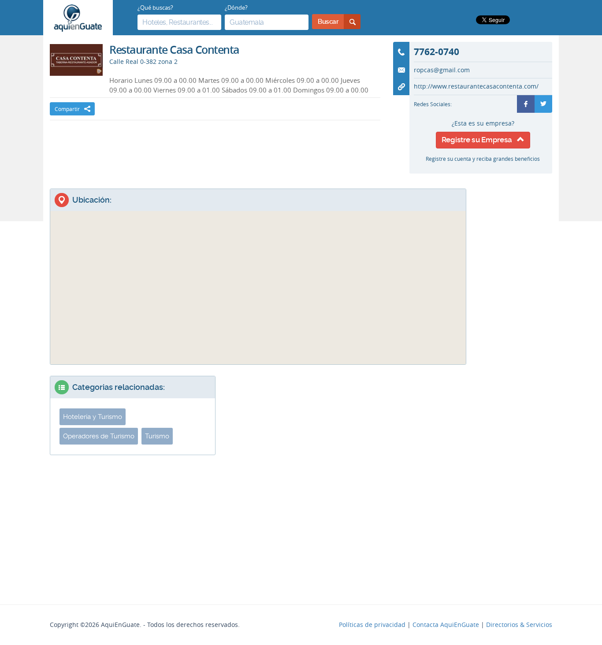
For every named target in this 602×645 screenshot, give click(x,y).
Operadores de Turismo (98, 436)
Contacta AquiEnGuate (445, 625)
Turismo (157, 436)
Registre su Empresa (479, 139)
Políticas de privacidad (372, 625)
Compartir (67, 108)
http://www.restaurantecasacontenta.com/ (476, 86)
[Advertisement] (215, 147)
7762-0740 (436, 51)
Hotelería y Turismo (92, 417)
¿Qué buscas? (155, 7)
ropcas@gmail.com (442, 70)
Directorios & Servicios (519, 625)
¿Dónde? (236, 7)
